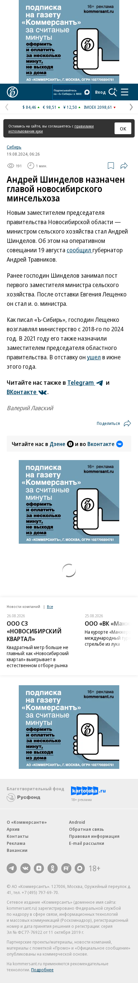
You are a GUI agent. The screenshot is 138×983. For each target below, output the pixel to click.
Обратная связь (86, 829)
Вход (100, 92)
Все (50, 606)
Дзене (57, 444)
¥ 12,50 (70, 107)
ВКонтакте (22, 392)
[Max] (80, 868)
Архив (13, 829)
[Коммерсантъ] (12, 92)
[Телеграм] (12, 868)
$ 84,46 (29, 107)
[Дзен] (39, 868)
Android (77, 822)
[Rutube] (66, 868)
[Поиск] (113, 92)
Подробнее (42, 970)
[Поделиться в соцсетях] (124, 166)
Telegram (81, 382)
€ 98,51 (50, 107)
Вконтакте (101, 444)
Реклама (16, 843)
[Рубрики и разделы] (125, 92)
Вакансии (17, 850)
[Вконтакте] (25, 868)
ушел (94, 357)
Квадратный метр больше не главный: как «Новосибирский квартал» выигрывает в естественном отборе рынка (38, 656)
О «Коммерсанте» (27, 822)
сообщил (79, 250)
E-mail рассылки (86, 843)
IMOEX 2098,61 (98, 107)
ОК (123, 128)
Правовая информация (94, 836)
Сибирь (14, 147)
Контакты (17, 836)
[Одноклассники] (53, 868)
